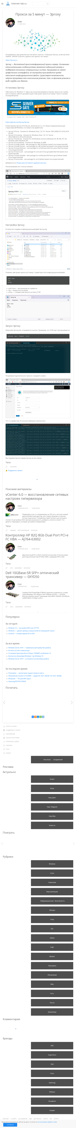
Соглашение (22, 1119)
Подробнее (36, 508)
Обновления (10, 734)
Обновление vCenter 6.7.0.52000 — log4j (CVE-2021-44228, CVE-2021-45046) (34, 676)
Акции (8, 753)
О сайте (13, 1119)
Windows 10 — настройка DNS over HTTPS (23, 628)
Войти (56, 1119)
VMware (13, 530)
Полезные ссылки (12, 741)
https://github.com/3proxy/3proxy (17, 122)
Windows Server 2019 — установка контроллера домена (28, 659)
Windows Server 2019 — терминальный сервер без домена (29, 648)
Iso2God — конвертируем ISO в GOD (21, 634)
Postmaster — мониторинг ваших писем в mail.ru (26, 673)
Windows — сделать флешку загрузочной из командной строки (31, 631)
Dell (11, 607)
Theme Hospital (38, 844)
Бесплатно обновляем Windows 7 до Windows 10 (25, 656)
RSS (51, 1119)
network (13, 467)
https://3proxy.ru (11, 60)
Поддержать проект (15, 470)
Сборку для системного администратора (31, 163)
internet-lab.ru (19, 3)
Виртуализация (23, 530)
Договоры (37, 1119)
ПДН (30, 1119)
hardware (18, 568)
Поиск (45, 1119)
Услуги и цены (11, 726)
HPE (11, 568)
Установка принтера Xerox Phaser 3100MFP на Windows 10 (29, 653)
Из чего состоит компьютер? (19, 650)
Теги (7, 749)
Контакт (6, 1119)
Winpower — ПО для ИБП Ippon (19, 679)
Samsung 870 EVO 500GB (17, 681)
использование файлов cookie (47, 1122)
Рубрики (9, 745)
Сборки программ (12, 738)
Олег (20, 22)
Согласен (10, 1125)
